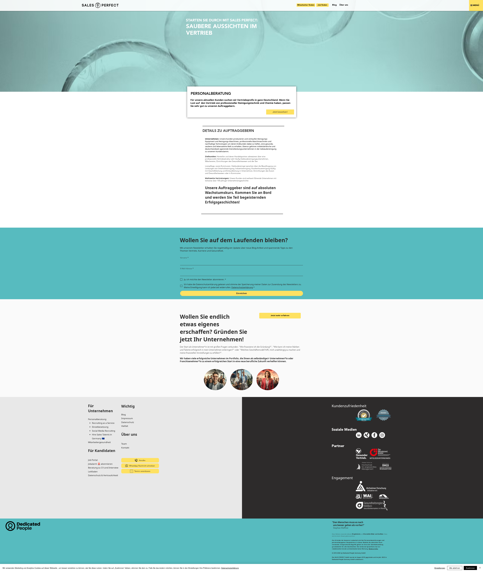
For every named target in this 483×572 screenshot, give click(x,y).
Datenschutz (127, 422)
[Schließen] (479, 568)
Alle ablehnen (454, 568)
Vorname (184, 257)
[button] (476, 5)
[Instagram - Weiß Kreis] (382, 435)
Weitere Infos (373, 549)
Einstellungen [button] (439, 568)
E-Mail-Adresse (187, 268)
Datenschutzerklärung (230, 568)
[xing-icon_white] (366, 435)
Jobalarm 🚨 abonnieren (100, 463)
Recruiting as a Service (103, 423)
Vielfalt (124, 426)
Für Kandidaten (101, 450)
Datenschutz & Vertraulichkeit (103, 475)
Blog (123, 414)
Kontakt (125, 447)
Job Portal (93, 460)
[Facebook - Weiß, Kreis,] (374, 435)
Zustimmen (470, 568)
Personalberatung (97, 419)
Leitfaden (93, 471)
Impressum (127, 418)
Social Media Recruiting (103, 430)
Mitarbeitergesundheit (99, 442)
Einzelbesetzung (100, 426)
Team (124, 443)
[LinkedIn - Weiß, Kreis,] (359, 435)
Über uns (129, 434)
